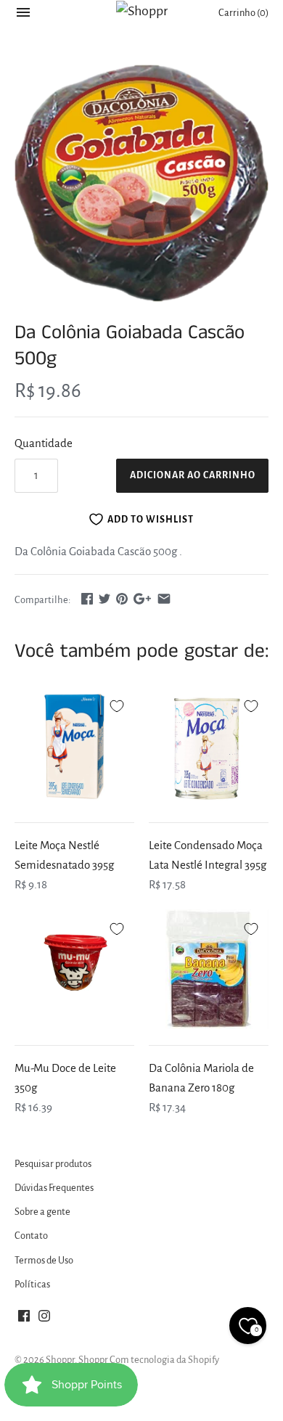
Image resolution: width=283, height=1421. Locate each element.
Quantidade (44, 443)
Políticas (32, 1284)
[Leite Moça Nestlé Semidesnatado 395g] (74, 746)
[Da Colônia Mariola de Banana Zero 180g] (208, 969)
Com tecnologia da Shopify (164, 1359)
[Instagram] (44, 1319)
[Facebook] (24, 1319)
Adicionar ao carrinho (192, 475)
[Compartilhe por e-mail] (164, 598)
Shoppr (60, 1359)
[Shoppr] (142, 11)
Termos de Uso (44, 1260)
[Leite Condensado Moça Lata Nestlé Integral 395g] (208, 746)
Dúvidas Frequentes (54, 1187)
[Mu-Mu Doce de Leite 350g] (74, 969)
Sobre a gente (42, 1211)
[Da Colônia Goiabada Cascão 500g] (141, 184)
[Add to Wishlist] (116, 704)
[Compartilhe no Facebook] (87, 598)
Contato (31, 1235)
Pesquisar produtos (53, 1163)
